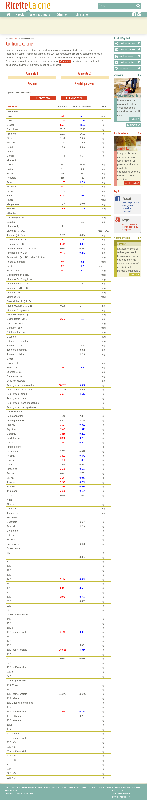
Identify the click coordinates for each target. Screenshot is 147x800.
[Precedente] (138, 238)
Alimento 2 (84, 73)
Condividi (75, 98)
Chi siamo (81, 14)
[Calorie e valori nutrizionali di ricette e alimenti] (28, 6)
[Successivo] (140, 238)
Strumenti (63, 14)
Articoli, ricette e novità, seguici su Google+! (130, 224)
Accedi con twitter (126, 62)
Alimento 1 (32, 73)
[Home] (8, 14)
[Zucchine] (127, 258)
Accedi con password (127, 43)
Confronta (43, 98)
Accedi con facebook (127, 49)
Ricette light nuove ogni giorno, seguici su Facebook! (130, 204)
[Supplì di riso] (127, 161)
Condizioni (9, 794)
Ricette (19, 14)
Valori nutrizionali (40, 14)
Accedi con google (126, 56)
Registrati (124, 68)
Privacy (19, 794)
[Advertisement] (73, 25)
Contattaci (28, 794)
